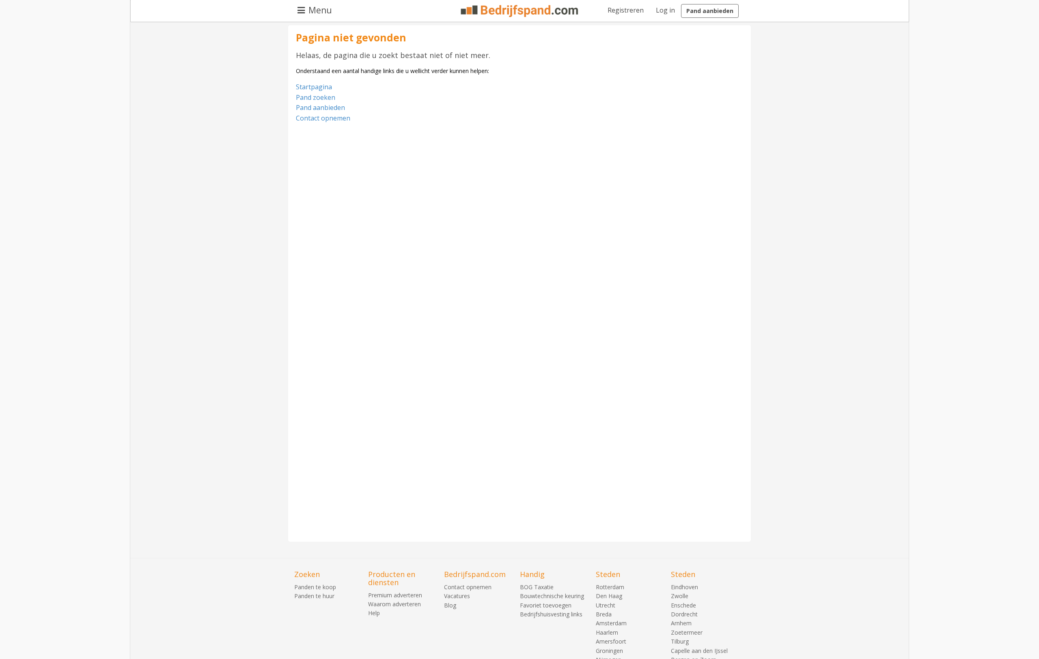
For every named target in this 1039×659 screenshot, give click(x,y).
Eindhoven (684, 587)
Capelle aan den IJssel (699, 651)
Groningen (609, 651)
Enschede (683, 605)
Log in (665, 10)
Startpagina (314, 86)
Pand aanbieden (709, 11)
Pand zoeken (315, 97)
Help (374, 613)
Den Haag (609, 596)
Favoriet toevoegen (545, 605)
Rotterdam (610, 587)
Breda (604, 614)
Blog (450, 605)
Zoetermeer (687, 632)
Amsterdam (611, 623)
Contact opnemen (323, 118)
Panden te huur (314, 596)
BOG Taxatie (537, 587)
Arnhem (681, 623)
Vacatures (457, 596)
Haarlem (607, 632)
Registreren (626, 10)
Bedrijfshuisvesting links (551, 614)
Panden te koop (315, 587)
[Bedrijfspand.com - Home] (519, 11)
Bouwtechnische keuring (552, 596)
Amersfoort (611, 641)
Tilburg (680, 641)
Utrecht (605, 605)
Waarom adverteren (394, 604)
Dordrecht (684, 614)
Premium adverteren (395, 595)
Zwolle (679, 596)
